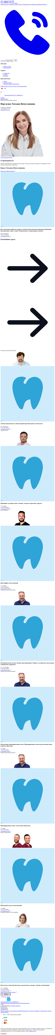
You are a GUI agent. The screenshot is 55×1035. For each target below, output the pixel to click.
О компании (11, 4)
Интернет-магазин (5, 1003)
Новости (45, 4)
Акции (20, 4)
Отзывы (24, 4)
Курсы (16, 3)
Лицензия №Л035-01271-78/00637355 (14, 95)
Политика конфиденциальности (11, 84)
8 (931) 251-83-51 (13, 86)
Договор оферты (5, 1012)
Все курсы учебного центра (7, 171)
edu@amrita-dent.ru (22, 86)
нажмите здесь (32, 1031)
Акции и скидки (7, 82)
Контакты (28, 4)
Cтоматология (4, 1008)
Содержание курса (5, 236)
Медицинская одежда (24, 1003)
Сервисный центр (14, 1003)
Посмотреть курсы (5, 110)
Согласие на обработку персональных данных (40, 1011)
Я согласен (3, 1033)
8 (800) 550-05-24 (5, 86)
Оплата (16, 4)
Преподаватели (4, 4)
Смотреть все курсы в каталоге (8, 992)
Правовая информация (37, 4)
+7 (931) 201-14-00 (5, 996)
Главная (2, 97)
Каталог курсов (7, 66)
